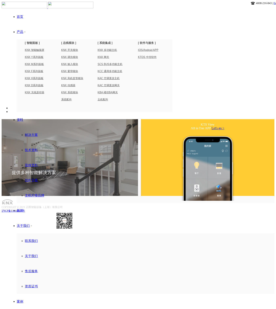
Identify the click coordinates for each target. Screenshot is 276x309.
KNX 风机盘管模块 (72, 78)
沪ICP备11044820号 (13, 210)
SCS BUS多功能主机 (110, 64)
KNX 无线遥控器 (34, 92)
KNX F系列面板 (34, 71)
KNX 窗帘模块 (69, 71)
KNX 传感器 (68, 85)
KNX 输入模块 (69, 64)
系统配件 (66, 99)
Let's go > (218, 128)
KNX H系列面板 (34, 78)
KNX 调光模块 (69, 57)
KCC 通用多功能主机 (110, 71)
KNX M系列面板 (34, 64)
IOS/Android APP (148, 50)
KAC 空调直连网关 (109, 85)
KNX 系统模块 (69, 92)
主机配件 (103, 99)
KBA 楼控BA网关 (108, 92)
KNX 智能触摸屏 (34, 50)
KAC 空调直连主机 (109, 78)
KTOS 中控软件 (147, 57)
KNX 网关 (103, 57)
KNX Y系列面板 (34, 57)
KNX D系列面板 (34, 85)
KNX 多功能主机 (107, 50)
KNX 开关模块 (69, 50)
